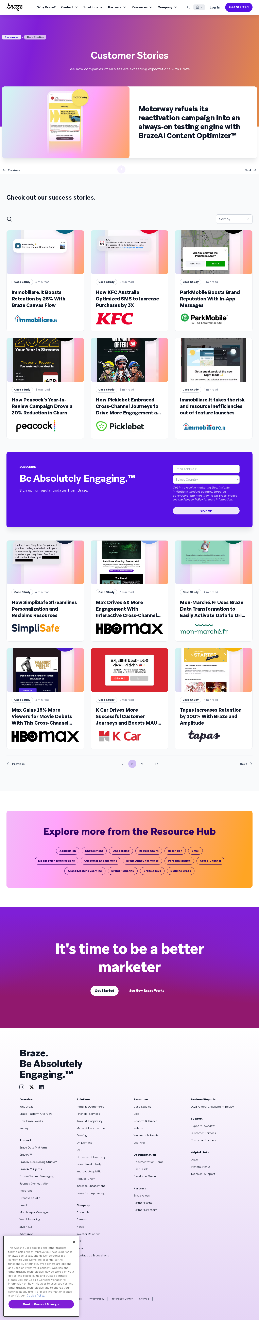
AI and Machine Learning (85, 871)
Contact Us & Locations (92, 1255)
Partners (114, 7)
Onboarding (121, 851)
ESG (79, 1241)
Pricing (23, 1128)
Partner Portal (143, 1203)
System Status (200, 1167)
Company (165, 7)
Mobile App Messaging (34, 1212)
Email (195, 851)
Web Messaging (29, 1219)
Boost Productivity (89, 1164)
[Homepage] (14, 7)
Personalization (179, 860)
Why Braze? (46, 7)
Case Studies (35, 37)
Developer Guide (145, 1176)
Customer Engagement (100, 860)
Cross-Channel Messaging (36, 1176)
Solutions (90, 7)
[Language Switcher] (199, 7)
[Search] (188, 7)
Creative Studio (29, 1198)
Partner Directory (145, 1210)
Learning (139, 1142)
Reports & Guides (145, 1121)
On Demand (84, 1142)
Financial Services (88, 1114)
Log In (215, 7)
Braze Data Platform (33, 1147)
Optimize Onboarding (90, 1157)
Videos (138, 1128)
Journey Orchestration (34, 1183)
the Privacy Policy (190, 499)
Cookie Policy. (36, 1295)
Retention (175, 851)
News (80, 1226)
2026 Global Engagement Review (213, 1106)
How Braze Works (31, 1121)
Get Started (239, 7)
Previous (14, 170)
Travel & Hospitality (89, 1121)
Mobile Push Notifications (56, 860)
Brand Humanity (122, 871)
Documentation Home (148, 1162)
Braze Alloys (152, 871)
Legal (79, 1248)
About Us (82, 1212)
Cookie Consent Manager (41, 1304)
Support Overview (203, 1126)
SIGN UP (206, 510)
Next (248, 170)
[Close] (74, 1241)
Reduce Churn (149, 851)
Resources (140, 7)
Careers (81, 1219)
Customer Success (203, 1140)
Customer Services (203, 1133)
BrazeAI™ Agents (30, 1169)
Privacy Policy (96, 1298)
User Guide (141, 1169)
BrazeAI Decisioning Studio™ (38, 1162)
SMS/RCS (26, 1226)
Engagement (94, 851)
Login (194, 1159)
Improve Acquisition (89, 1171)
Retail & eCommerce (90, 1106)
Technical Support (203, 1174)
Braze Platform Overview (35, 1114)
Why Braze (26, 1106)
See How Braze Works (146, 991)
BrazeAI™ (25, 1154)
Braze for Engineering (90, 1193)
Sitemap (144, 1298)
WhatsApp (26, 1234)
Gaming (81, 1135)
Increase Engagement (90, 1186)
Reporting (25, 1190)
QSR (79, 1150)
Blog (136, 1114)
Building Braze (180, 871)
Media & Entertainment (92, 1128)
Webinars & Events (146, 1135)
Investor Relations (88, 1234)
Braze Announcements (142, 860)
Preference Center (122, 1298)
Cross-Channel (210, 860)
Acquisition (67, 851)
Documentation (145, 1154)
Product (67, 7)
